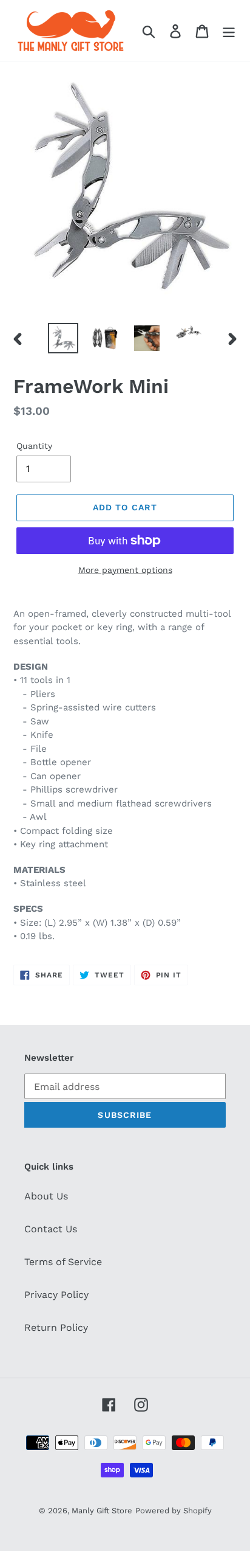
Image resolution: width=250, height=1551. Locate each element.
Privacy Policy (56, 1294)
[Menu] (228, 30)
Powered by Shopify (173, 1510)
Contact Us (50, 1229)
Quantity (34, 446)
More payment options (125, 570)
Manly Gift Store (102, 1510)
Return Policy (56, 1327)
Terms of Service (63, 1262)
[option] (63, 338)
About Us (46, 1196)
